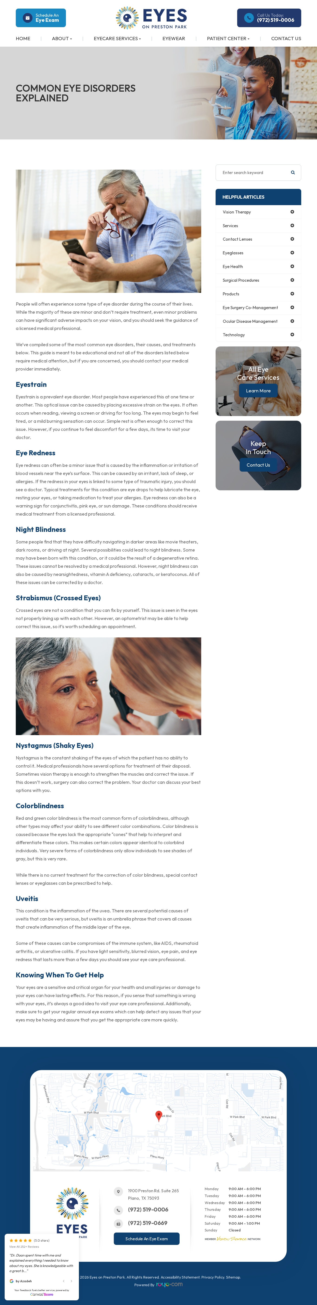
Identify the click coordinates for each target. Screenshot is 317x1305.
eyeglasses (233, 252)
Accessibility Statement (180, 1277)
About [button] (60, 38)
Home (23, 38)
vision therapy (237, 212)
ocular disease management (250, 321)
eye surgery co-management (250, 307)
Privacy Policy (212, 1277)
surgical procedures (241, 280)
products (231, 294)
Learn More (258, 390)
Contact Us (286, 38)
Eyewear (173, 38)
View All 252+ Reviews (24, 1246)
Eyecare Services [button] (116, 38)
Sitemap (233, 1277)
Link (37, 1075)
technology (234, 334)
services (230, 225)
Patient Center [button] (226, 38)
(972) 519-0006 (148, 1209)
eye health (233, 266)
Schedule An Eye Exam (147, 1238)
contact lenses (237, 239)
